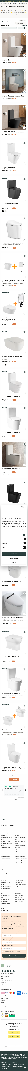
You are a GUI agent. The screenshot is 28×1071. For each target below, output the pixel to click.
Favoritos (3, 1004)
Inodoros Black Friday (19, 876)
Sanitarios (15, 3)
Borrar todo (24, 25)
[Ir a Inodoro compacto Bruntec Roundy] (14, 454)
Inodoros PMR (4, 835)
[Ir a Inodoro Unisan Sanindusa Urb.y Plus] (14, 753)
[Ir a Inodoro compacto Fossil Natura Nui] (14, 418)
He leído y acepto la (12, 951)
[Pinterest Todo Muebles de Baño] (11, 971)
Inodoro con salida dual (6, 886)
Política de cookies (6, 1064)
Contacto (3, 982)
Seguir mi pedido (5, 1006)
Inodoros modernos (5, 903)
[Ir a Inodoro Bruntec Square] (14, 493)
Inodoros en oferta (19, 880)
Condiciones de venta (19, 1064)
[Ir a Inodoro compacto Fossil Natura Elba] (14, 567)
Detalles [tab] (13, 511)
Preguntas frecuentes (6, 980)
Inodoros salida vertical (6, 888)
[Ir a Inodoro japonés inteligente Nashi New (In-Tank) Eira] (14, 603)
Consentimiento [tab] (5, 511)
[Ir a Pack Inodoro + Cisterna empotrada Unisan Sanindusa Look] (14, 266)
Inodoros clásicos (5, 899)
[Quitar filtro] (16, 28)
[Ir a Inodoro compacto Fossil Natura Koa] (14, 679)
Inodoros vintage (4, 901)
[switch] (24, 539)
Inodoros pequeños (5, 847)
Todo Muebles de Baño (6, 3)
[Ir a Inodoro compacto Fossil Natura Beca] (14, 382)
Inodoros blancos (19, 895)
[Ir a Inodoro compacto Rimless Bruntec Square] (14, 81)
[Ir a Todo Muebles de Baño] (14, 965)
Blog (2, 984)
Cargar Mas (14, 779)
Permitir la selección (14, 558)
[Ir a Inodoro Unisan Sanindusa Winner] (14, 642)
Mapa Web (4, 1068)
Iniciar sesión (4, 998)
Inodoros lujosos (18, 882)
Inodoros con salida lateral (7, 876)
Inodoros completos (5, 841)
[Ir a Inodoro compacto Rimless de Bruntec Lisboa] (14, 45)
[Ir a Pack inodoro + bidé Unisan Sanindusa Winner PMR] (14, 716)
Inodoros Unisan (4, 910)
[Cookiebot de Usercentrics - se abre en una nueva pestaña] (20, 507)
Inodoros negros (18, 897)
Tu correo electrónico (7, 945)
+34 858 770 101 (14, 1032)
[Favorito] (24, 34)
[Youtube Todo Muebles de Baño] (8, 971)
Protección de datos (13, 1062)
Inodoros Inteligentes (6, 833)
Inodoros (21, 3)
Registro (3, 1000)
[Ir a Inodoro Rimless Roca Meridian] (14, 189)
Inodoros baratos (19, 878)
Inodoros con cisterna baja (7, 831)
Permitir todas (14, 553)
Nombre (4, 932)
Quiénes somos (5, 976)
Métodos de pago (6, 1066)
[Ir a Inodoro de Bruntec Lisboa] (14, 117)
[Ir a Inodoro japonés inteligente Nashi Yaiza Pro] (14, 229)
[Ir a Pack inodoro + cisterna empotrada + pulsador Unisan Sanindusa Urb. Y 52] (14, 304)
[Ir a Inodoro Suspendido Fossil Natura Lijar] (14, 342)
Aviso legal (3, 1062)
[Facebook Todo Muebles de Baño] (2, 971)
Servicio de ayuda (14, 1036)
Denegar (14, 562)
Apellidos (4, 939)
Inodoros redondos (19, 901)
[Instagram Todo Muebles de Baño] (5, 971)
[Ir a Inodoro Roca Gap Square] (14, 153)
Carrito (2, 1002)
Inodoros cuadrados (19, 899)
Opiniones (3, 978)
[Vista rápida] (24, 55)
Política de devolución (18, 1066)
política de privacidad (16, 951)
